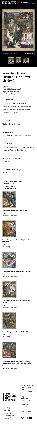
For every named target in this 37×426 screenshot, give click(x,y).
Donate (6, 413)
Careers (6, 418)
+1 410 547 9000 (26, 392)
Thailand (5, 124)
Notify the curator (8, 186)
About (5, 408)
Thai (4, 86)
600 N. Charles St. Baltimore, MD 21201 (27, 387)
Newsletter (7, 416)
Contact (23, 404)
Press (5, 410)
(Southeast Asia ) (9, 94)
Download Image (29, 53)
